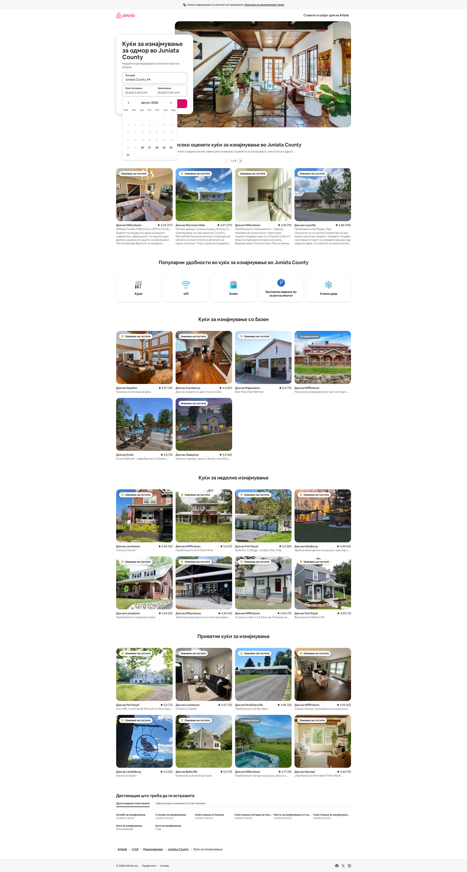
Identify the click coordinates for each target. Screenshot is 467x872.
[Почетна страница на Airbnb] (125, 15)
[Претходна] (227, 161)
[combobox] (154, 79)
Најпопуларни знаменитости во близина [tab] (181, 803)
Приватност (149, 865)
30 (171, 147)
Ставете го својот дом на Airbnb (326, 15)
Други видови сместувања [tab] (133, 803)
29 (164, 147)
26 (142, 147)
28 (156, 147)
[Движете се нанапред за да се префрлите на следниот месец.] (171, 103)
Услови (164, 865)
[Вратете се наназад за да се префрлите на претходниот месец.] (129, 103)
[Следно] (240, 161)
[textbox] (138, 92)
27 (149, 147)
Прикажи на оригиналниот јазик (264, 4)
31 (128, 155)
